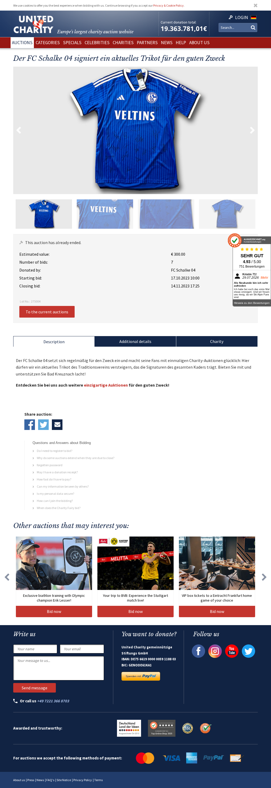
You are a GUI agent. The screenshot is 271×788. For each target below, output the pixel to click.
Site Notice (64, 780)
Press (30, 780)
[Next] (264, 577)
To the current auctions (47, 311)
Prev (18, 130)
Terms (98, 780)
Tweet (43, 424)
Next (252, 130)
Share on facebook (29, 424)
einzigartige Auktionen (106, 385)
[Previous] (6, 577)
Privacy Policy (82, 780)
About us (19, 780)
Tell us (57, 424)
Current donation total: (178, 22)
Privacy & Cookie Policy (168, 5)
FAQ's (50, 780)
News (40, 780)
